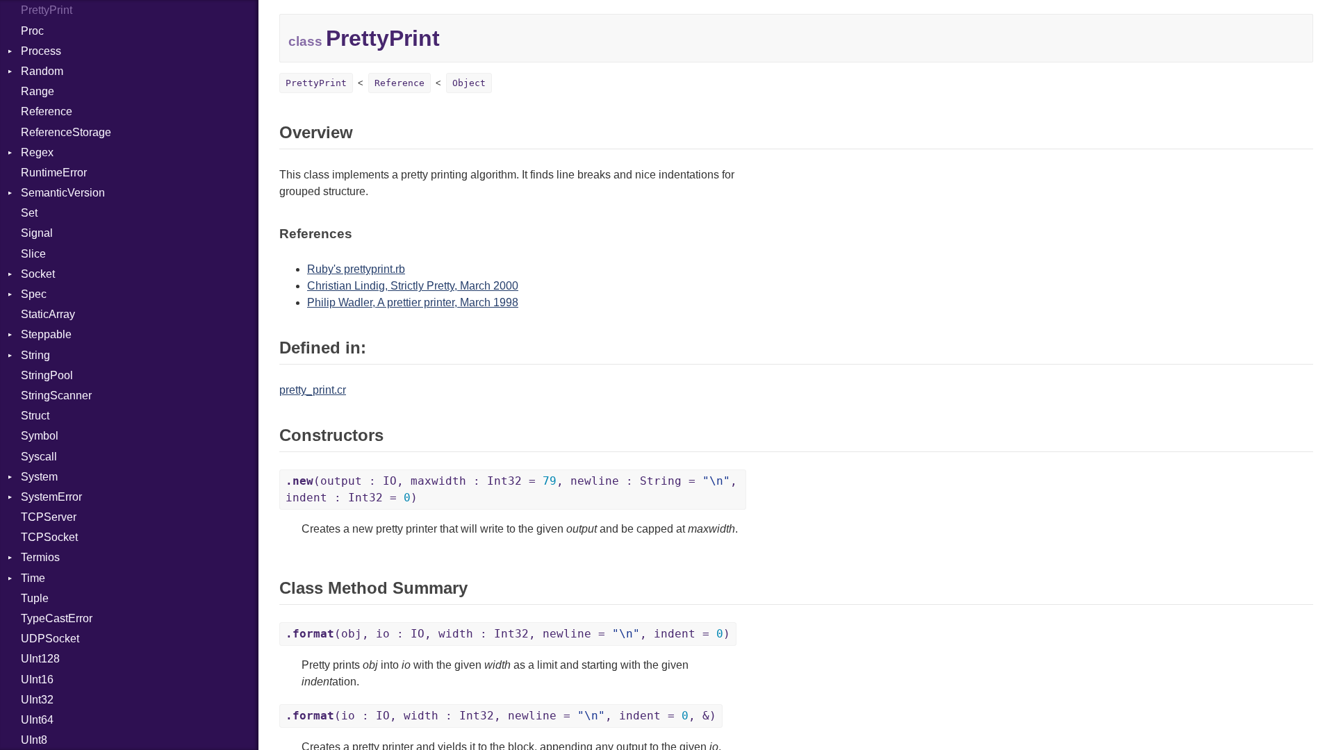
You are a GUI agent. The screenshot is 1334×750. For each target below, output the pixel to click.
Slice (33, 254)
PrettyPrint (46, 10)
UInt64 (37, 720)
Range (37, 91)
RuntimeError (54, 172)
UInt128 (40, 659)
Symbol (39, 436)
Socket (38, 274)
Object (469, 83)
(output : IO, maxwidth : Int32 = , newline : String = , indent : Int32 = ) (511, 489)
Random (42, 71)
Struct (35, 416)
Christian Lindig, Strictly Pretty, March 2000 (412, 286)
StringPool (47, 375)
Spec (34, 294)
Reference (46, 111)
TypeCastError (56, 618)
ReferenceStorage (66, 132)
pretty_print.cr (312, 390)
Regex (37, 152)
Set (29, 213)
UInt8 (34, 740)
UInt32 (37, 700)
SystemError (51, 497)
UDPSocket (50, 638)
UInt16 (37, 679)
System (39, 477)
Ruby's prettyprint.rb (356, 269)
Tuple (35, 598)
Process (41, 51)
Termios (40, 557)
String (35, 355)
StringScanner (56, 395)
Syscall (39, 456)
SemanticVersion (63, 193)
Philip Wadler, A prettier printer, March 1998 (412, 302)
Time (33, 578)
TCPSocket (49, 537)
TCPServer (48, 517)
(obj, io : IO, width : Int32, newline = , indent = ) (508, 633)
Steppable (46, 334)
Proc (32, 31)
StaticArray (48, 314)
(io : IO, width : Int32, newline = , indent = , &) (501, 715)
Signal (37, 233)
